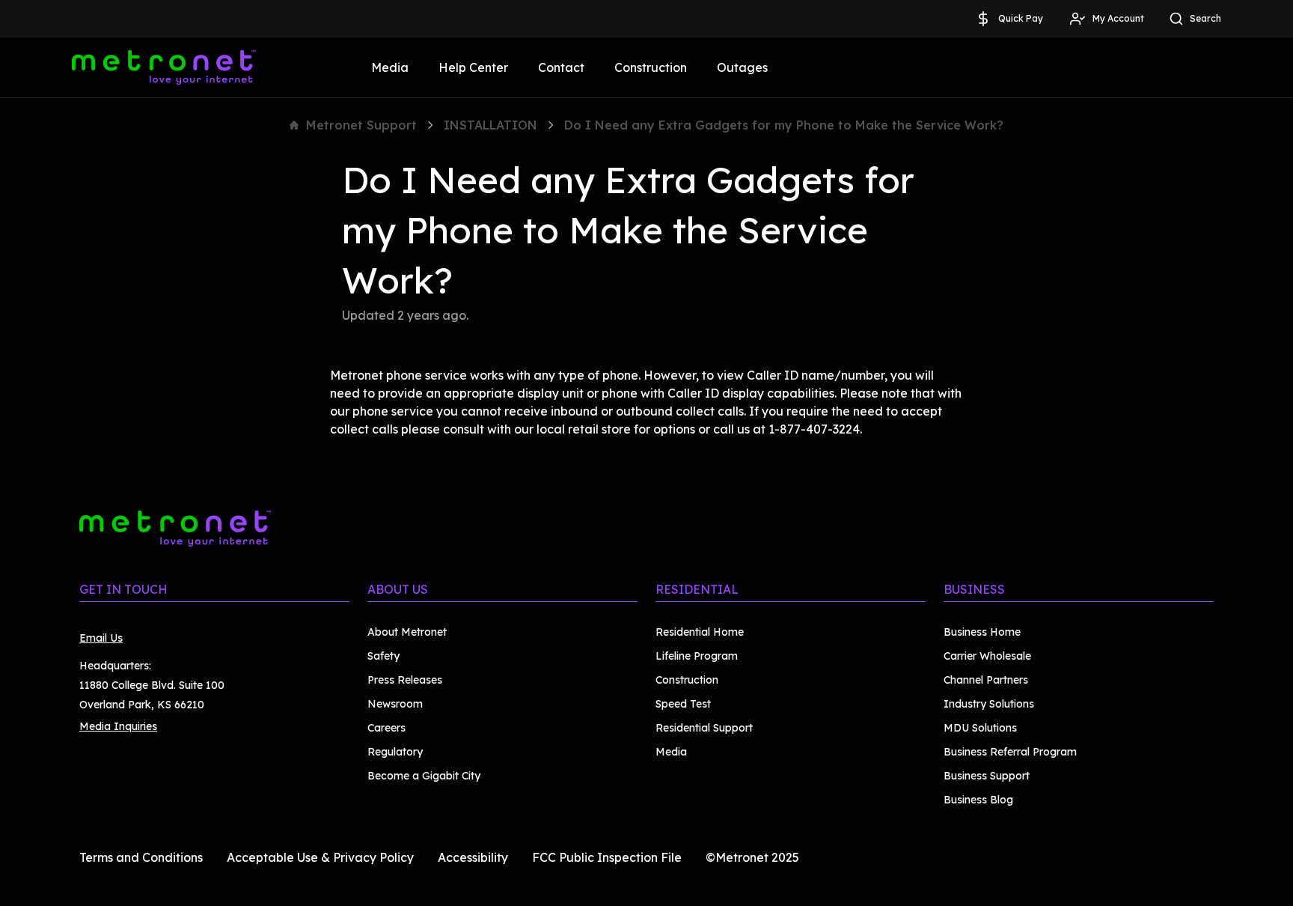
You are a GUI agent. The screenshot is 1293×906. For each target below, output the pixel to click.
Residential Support (704, 728)
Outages (742, 67)
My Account (1118, 18)
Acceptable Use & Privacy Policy (320, 857)
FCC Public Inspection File (607, 857)
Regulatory (395, 751)
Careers (386, 728)
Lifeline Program (696, 656)
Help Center (473, 67)
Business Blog (978, 799)
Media (390, 67)
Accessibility (473, 857)
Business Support (987, 775)
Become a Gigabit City (423, 775)
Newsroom (395, 704)
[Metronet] (164, 67)
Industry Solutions (989, 704)
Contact (561, 67)
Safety (383, 656)
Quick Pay (1020, 18)
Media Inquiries (118, 726)
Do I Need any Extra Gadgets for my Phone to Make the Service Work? (783, 125)
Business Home (982, 632)
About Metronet (407, 632)
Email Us (101, 638)
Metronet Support (361, 125)
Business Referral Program (1010, 751)
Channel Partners (986, 680)
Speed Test (683, 704)
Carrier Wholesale (987, 656)
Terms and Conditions (141, 857)
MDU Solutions (980, 728)
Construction (650, 67)
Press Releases (404, 680)
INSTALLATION (490, 125)
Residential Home (699, 632)
